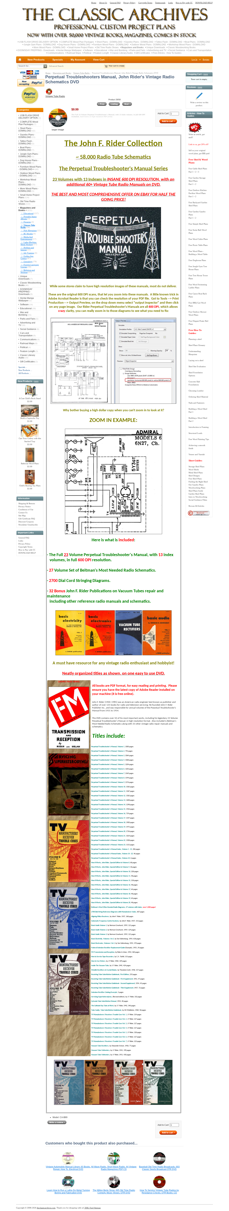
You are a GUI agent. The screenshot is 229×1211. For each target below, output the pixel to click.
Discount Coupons (26, 522)
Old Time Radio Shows (107, 47)
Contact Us (22, 512)
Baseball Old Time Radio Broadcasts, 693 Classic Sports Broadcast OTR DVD (159, 1168)
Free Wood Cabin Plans (198, 239)
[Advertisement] (30, 611)
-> (26, 209)
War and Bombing (118, 50)
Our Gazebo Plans (196, 485)
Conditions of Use (25, 509)
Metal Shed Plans (196, 473)
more (36, 381)
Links (170, 3)
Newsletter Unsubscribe (28, 525)
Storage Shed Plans (196, 466)
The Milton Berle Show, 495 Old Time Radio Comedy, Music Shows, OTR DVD (114, 1191)
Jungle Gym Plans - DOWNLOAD (40, 44)
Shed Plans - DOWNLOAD (109, 42)
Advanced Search (56, 66)
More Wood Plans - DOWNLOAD (49, 47)
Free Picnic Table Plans (198, 245)
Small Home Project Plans (81, 47)
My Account (78, 59)
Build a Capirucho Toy (29, 418)
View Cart (98, 59)
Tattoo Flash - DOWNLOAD (169, 42)
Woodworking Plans (197, 488)
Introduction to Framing (199, 427)
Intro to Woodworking (198, 497)
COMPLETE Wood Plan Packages (77, 42)
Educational (101, 50)
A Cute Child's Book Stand (30, 398)
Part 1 (191, 172)
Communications (56, 53)
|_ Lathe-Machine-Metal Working (29, 243)
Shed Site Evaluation (197, 366)
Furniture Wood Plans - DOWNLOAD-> (29, 168)
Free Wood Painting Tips (199, 439)
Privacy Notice (24, 506)
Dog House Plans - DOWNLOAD (74, 44)
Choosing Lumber (196, 391)
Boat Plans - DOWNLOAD (197, 42)
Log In (194, 59)
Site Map (22, 516)
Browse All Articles (196, 506)
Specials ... (22, 367)
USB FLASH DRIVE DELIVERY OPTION (38, 42)
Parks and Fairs (137, 50)
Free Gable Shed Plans (198, 169)
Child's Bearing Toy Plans (29, 486)
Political (87, 53)
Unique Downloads (155, 47)
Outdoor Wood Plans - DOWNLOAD (148, 44)
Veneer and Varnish (197, 454)
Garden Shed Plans (196, 494)
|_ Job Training (27, 253)
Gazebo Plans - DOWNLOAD (139, 42)
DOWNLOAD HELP (204, 3)
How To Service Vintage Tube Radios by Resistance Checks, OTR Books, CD (159, 1191)
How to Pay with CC (184, 3)
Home (93, 3)
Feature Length (101, 53)
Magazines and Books (62, 73)
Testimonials (160, 3)
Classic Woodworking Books (182, 47)
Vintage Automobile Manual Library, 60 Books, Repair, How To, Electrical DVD (68, 1168)
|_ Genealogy (27, 261)
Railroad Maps (74, 53)
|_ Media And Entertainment (27, 238)
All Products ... (24, 373)
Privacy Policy (129, 3)
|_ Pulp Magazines (29, 230)
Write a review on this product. (199, 104)
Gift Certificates (142, 53)
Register (206, 59)
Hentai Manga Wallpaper (69, 50)
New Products (36, 59)
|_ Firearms (26, 222)
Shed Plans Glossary (197, 345)
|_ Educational (27, 213)
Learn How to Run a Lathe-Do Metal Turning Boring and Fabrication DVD (68, 1191)
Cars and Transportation (199, 50)
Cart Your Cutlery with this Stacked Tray (30, 439)
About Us (103, 3)
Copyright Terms (145, 3)
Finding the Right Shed (198, 482)
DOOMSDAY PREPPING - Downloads (36, 50)
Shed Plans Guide (196, 491)
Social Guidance (177, 50)
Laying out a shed (196, 360)
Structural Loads (195, 433)
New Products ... (25, 370)
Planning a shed (195, 339)
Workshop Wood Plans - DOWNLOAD (187, 44)
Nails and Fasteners (196, 403)
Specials (57, 59)
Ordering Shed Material (198, 397)
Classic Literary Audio (122, 53)
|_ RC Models (27, 234)
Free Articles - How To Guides (167, 53)
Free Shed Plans (195, 479)
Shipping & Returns (26, 503)
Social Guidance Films (198, 500)
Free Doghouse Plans (197, 260)
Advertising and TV (157, 50)
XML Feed (89, 1208)
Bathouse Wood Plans (30, 463)
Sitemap (97, 1208)
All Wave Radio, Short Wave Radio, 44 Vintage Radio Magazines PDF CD (114, 1168)
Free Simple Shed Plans (198, 224)
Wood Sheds (194, 469)
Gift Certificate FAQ (26, 519)
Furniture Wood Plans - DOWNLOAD (111, 44)
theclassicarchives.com (46, 1208)
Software (88, 50)
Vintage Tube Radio (81, 73)
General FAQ (115, 3)
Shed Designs (194, 476)
